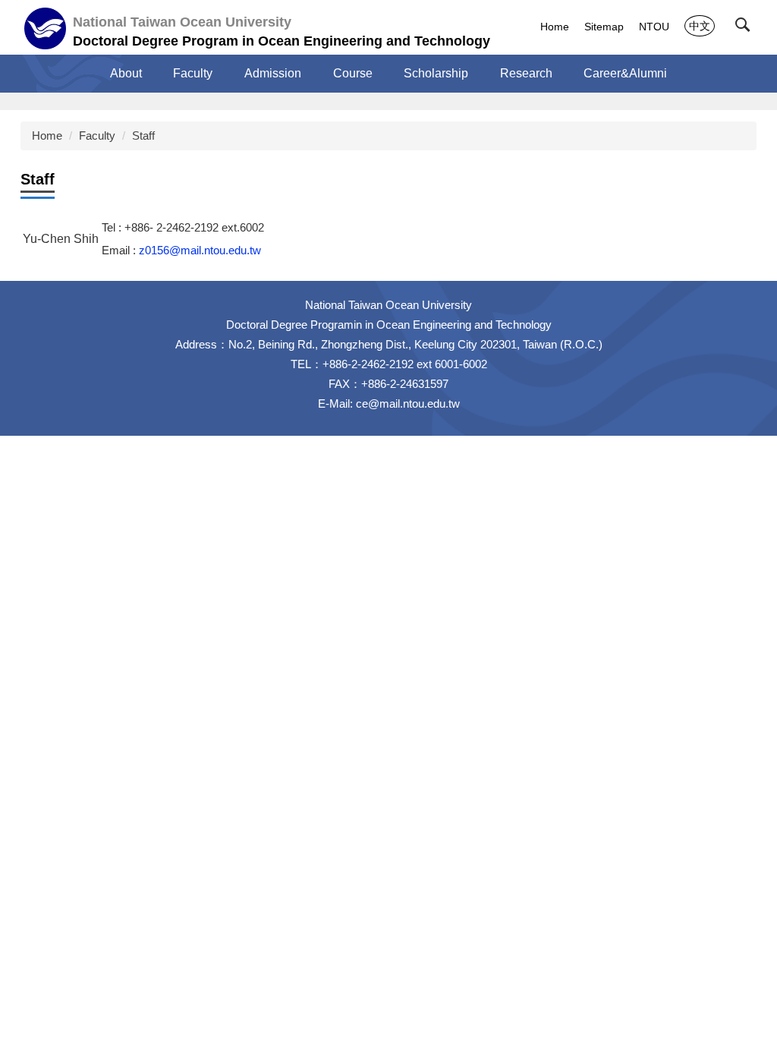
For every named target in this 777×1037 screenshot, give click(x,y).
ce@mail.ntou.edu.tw (408, 403)
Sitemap (604, 26)
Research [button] (526, 73)
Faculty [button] (192, 73)
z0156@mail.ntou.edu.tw (200, 250)
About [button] (126, 73)
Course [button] (353, 73)
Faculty (97, 135)
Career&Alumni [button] (625, 73)
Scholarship (436, 73)
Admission (272, 73)
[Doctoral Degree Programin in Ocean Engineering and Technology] (45, 28)
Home (554, 26)
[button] (746, 28)
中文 (699, 26)
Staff (143, 135)
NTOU (654, 26)
